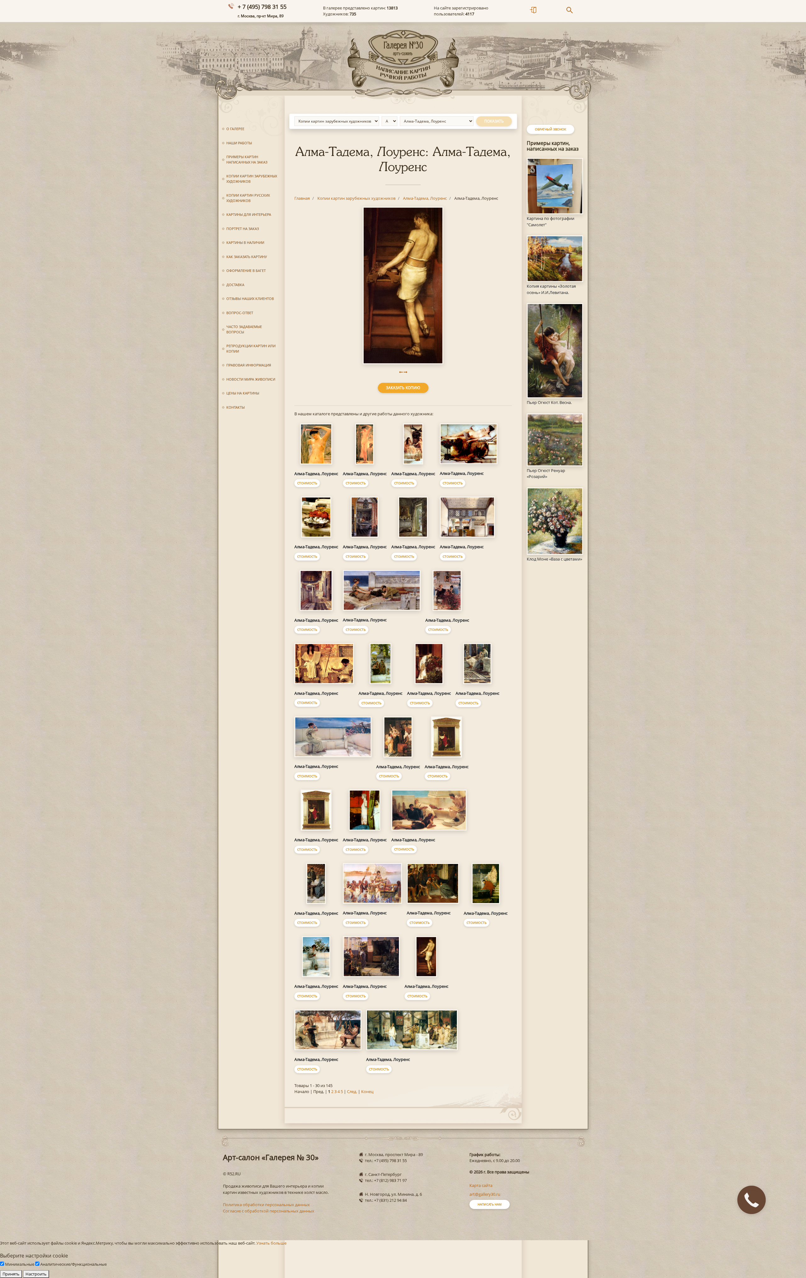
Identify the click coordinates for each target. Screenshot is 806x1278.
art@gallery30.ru (484, 1194)
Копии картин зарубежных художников (251, 179)
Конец (367, 1091)
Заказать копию (403, 387)
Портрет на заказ (242, 228)
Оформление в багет (246, 270)
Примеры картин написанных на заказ (246, 159)
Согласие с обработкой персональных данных (268, 1211)
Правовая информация (248, 365)
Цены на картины (242, 393)
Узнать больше (271, 1243)
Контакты (235, 407)
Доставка (235, 284)
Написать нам (490, 1204)
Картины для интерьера (248, 214)
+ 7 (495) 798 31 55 (262, 6)
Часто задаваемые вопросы (244, 329)
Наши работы (239, 143)
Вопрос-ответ (239, 312)
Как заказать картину (246, 256)
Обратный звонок (550, 129)
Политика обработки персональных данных (266, 1204)
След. (352, 1091)
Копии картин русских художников (248, 198)
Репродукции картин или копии (250, 348)
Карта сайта (480, 1185)
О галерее (235, 128)
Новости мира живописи (250, 379)
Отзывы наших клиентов (250, 298)
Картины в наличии (245, 242)
